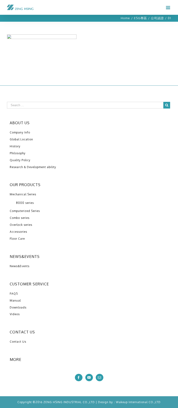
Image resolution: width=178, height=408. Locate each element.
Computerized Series (25, 211)
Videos (15, 314)
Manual (15, 300)
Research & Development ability (33, 167)
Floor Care (17, 238)
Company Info (20, 132)
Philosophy (17, 153)
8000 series (25, 203)
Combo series (19, 218)
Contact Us (18, 341)
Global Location (21, 139)
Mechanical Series (23, 194)
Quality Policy (20, 160)
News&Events (19, 266)
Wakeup (122, 402)
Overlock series (21, 225)
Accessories (18, 231)
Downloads (18, 307)
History (15, 146)
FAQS (14, 293)
